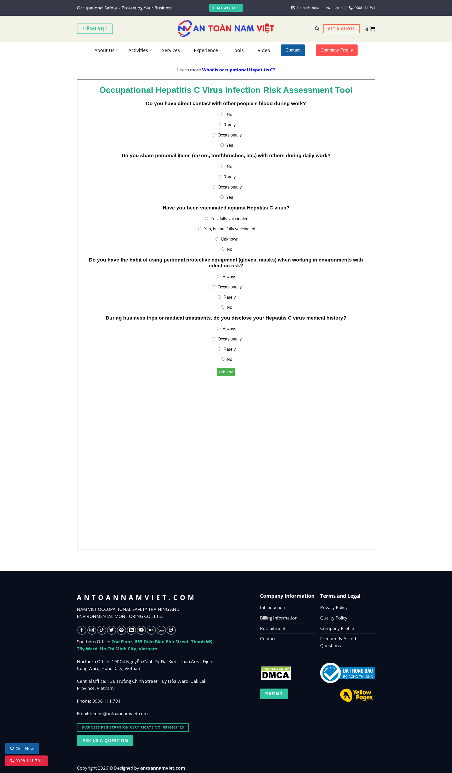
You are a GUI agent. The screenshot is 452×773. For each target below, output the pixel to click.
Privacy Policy (334, 607)
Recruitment (273, 628)
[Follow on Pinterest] (121, 630)
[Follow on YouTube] (141, 630)
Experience (206, 50)
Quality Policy (333, 618)
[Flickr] (151, 630)
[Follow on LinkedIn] (131, 630)
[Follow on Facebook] (82, 630)
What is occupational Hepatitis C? (238, 70)
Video (264, 50)
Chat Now (24, 748)
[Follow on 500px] (161, 630)
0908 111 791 (106, 701)
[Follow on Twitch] (171, 630)
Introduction (272, 607)
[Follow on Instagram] (92, 630)
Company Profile (337, 628)
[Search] (317, 29)
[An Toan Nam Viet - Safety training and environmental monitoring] (226, 29)
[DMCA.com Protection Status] (275, 671)
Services (171, 50)
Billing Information (278, 618)
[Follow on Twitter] (111, 630)
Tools (238, 50)
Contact (268, 638)
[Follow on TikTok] (101, 630)
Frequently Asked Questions (338, 642)
